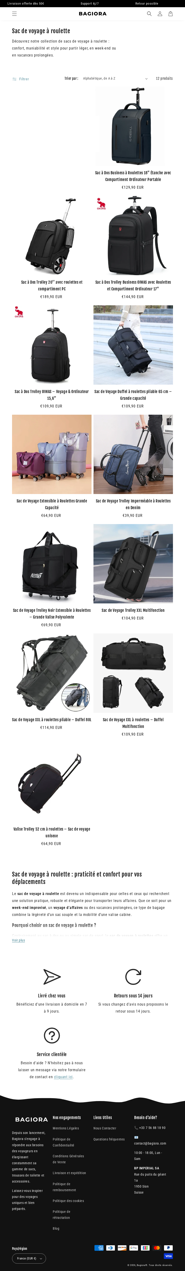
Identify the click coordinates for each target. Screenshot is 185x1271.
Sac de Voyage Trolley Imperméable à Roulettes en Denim (133, 504)
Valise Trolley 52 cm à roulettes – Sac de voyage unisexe (51, 832)
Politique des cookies (68, 1201)
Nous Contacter (104, 1128)
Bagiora (141, 1265)
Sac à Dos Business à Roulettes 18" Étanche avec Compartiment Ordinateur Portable (133, 176)
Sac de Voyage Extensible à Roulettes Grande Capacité (52, 504)
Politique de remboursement (64, 1187)
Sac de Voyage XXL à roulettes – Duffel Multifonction (133, 723)
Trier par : (71, 78)
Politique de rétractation (61, 1215)
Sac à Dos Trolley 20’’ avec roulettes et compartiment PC (52, 285)
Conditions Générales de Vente (68, 1159)
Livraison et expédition (69, 1173)
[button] (14, 13)
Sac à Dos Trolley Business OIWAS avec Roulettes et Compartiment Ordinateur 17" (133, 285)
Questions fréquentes (109, 1139)
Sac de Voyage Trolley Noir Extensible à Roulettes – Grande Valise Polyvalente (52, 614)
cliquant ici (63, 1077)
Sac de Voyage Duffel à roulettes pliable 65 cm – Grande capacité (133, 395)
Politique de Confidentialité (63, 1142)
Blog (56, 1228)
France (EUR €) (26, 1258)
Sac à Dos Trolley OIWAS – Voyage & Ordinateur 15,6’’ (52, 395)
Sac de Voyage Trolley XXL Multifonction (133, 610)
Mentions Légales (66, 1128)
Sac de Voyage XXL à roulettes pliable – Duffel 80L (52, 719)
